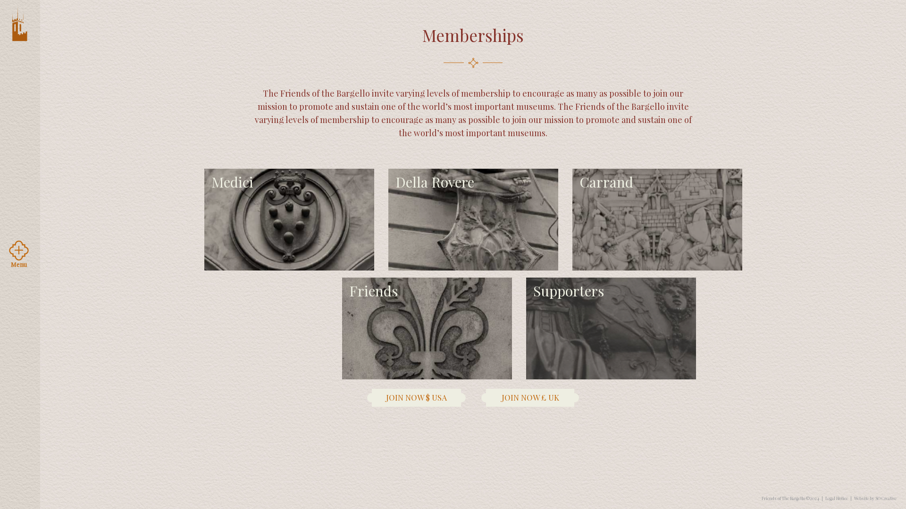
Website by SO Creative (875, 498)
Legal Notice (836, 498)
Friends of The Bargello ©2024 (790, 498)
